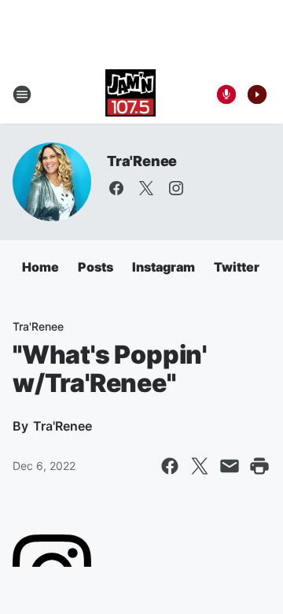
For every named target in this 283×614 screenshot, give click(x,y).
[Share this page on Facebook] (170, 466)
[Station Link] (130, 94)
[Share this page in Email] (230, 466)
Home (40, 267)
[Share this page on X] (200, 466)
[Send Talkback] (226, 94)
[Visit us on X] (146, 188)
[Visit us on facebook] (116, 188)
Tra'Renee (142, 161)
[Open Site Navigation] (22, 94)
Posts (95, 267)
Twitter (236, 267)
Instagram (163, 267)
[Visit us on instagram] (176, 188)
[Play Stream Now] (257, 94)
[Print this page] (259, 466)
